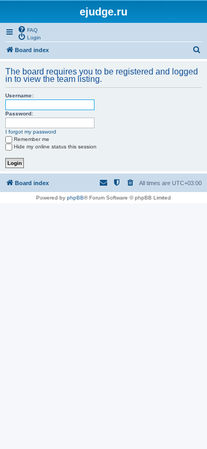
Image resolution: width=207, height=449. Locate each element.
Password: (19, 114)
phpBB (75, 198)
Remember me (31, 139)
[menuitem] (28, 29)
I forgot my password (30, 132)
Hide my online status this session (55, 146)
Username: (19, 95)
